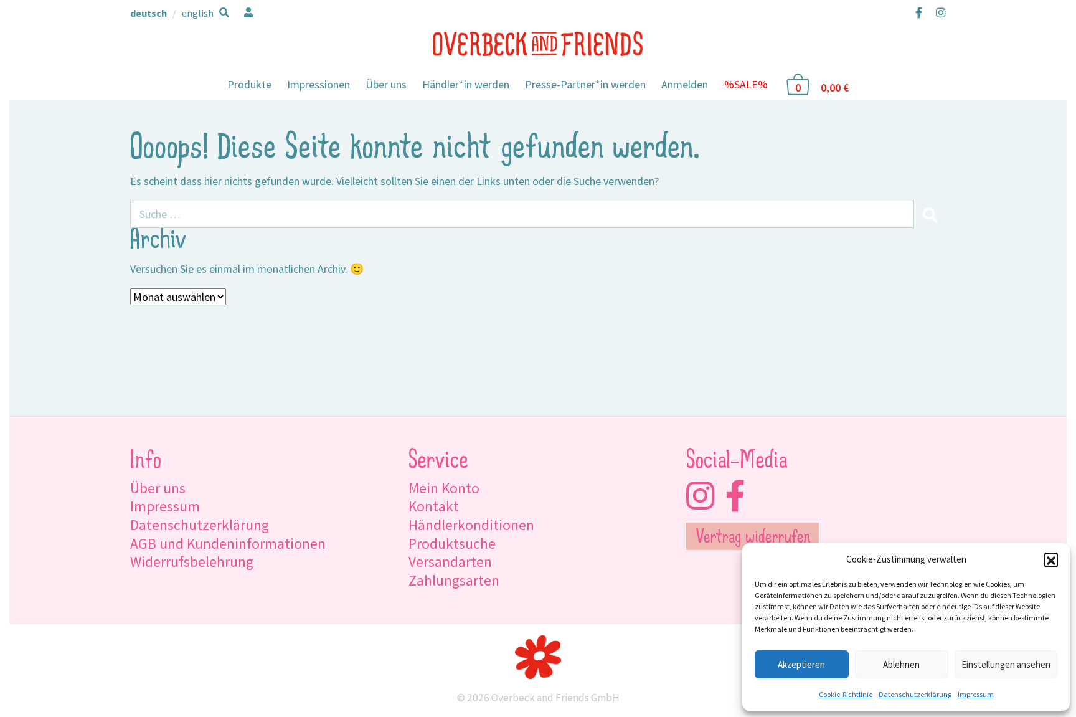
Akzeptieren (801, 664)
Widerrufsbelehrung (191, 562)
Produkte (249, 84)
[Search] (929, 214)
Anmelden (684, 84)
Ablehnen (901, 664)
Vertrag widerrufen (753, 538)
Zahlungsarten (453, 580)
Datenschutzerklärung (915, 694)
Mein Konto (443, 488)
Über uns (386, 84)
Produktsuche (452, 543)
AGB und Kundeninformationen (228, 543)
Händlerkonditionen (471, 525)
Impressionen (318, 84)
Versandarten (450, 562)
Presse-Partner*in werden (585, 84)
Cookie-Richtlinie (845, 694)
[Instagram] (938, 12)
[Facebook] (919, 12)
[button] (1051, 559)
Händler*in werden (465, 84)
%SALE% (746, 84)
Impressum (976, 694)
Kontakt (433, 506)
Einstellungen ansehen (1005, 664)
